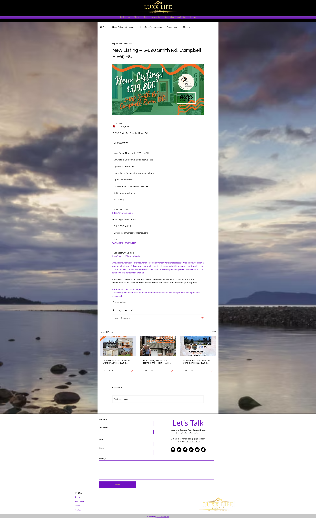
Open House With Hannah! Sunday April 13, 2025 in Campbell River (116, 361)
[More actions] (202, 43)
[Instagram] (173, 449)
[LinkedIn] (191, 449)
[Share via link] (131, 310)
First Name (103, 419)
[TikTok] (203, 449)
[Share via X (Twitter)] (119, 310)
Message (102, 458)
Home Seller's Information (123, 27)
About (77, 506)
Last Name (103, 428)
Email (101, 439)
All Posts (103, 27)
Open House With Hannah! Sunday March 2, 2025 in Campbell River (196, 361)
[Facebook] (185, 449)
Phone (101, 448)
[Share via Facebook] (113, 310)
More (185, 27)
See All (213, 332)
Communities (172, 27)
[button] (213, 27)
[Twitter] (179, 449)
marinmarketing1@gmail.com (191, 438)
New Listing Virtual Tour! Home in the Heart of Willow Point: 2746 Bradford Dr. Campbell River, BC (157, 361)
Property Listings (119, 302)
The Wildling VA (163, 517)
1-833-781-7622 (193, 441)
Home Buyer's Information (150, 27)
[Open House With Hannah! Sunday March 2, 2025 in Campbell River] (198, 346)
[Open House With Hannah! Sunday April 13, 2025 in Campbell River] (118, 346)
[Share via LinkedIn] (125, 310)
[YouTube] (197, 449)
